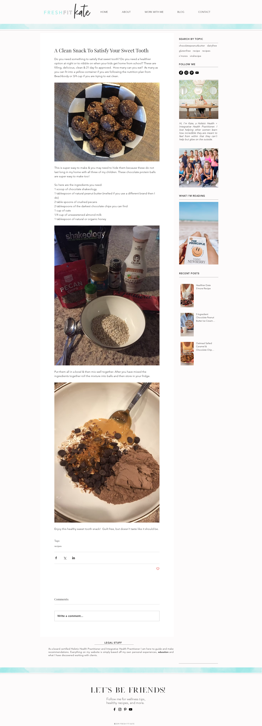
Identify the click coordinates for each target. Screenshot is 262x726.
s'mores (183, 55)
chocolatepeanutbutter (192, 45)
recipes (58, 546)
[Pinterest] (192, 73)
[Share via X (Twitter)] (64, 558)
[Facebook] (181, 73)
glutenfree (185, 50)
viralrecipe (195, 55)
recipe (196, 50)
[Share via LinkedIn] (73, 558)
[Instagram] (186, 73)
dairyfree (212, 45)
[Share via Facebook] (56, 558)
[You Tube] (197, 73)
